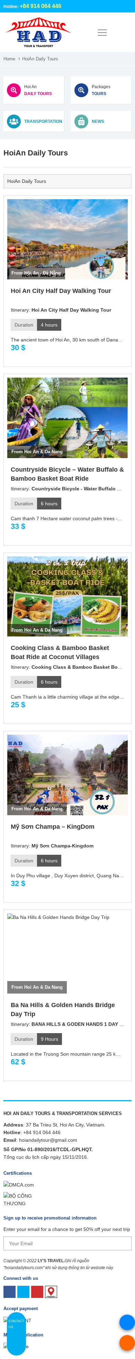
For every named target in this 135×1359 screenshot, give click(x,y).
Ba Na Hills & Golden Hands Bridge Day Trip (63, 1010)
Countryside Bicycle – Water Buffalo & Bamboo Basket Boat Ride (67, 474)
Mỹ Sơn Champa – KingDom (52, 826)
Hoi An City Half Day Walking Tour (61, 290)
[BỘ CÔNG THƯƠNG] (24, 1199)
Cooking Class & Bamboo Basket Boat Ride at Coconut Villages (60, 652)
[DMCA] (18, 1184)
